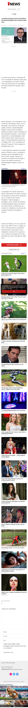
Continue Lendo (13, 245)
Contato (3, 662)
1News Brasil (20, 25)
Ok (14, 291)
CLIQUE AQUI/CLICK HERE (16, 669)
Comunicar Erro (13, 249)
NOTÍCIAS (7, 601)
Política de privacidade (10, 662)
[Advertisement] (14, 61)
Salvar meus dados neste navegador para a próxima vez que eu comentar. (15, 646)
